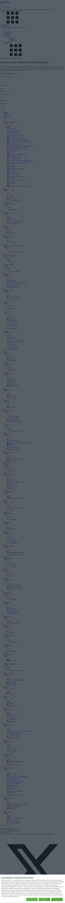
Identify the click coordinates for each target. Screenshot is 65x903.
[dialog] (32, 889)
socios (13, 880)
